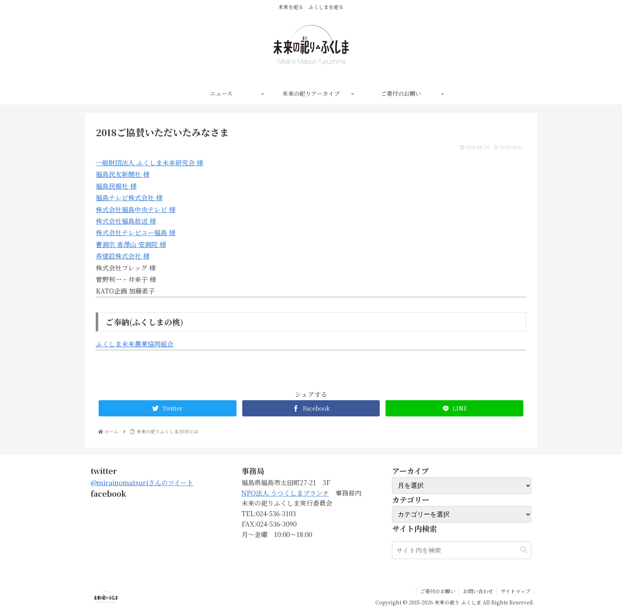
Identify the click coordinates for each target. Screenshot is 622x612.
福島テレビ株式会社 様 (129, 197)
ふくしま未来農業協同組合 (134, 343)
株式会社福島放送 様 (126, 220)
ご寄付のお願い (437, 591)
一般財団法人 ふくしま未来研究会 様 (149, 162)
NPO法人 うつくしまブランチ (285, 492)
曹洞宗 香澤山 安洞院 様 (131, 244)
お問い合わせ (478, 591)
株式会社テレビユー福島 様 (135, 232)
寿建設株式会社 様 (122, 255)
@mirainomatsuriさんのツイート (142, 482)
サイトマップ (515, 591)
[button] (523, 550)
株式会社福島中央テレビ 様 (135, 209)
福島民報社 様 (116, 186)
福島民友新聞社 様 (122, 174)
